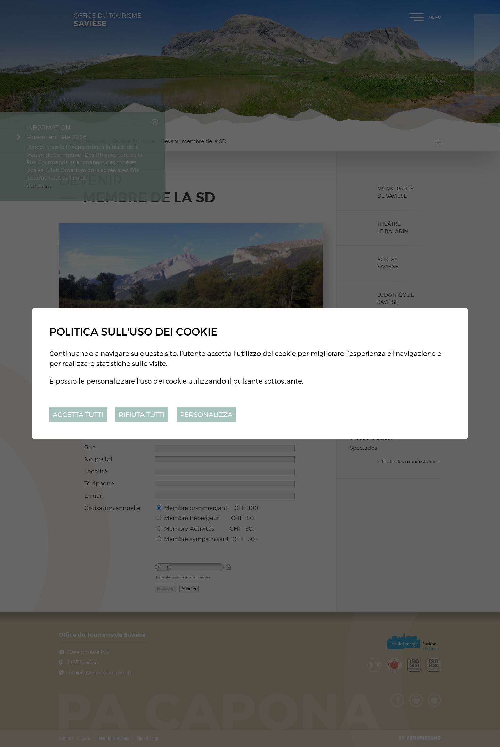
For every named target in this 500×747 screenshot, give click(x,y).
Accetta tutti (78, 414)
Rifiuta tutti (142, 414)
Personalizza (206, 414)
